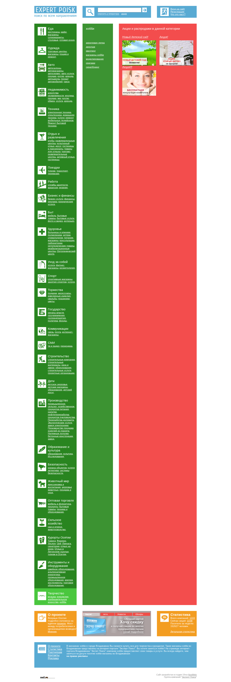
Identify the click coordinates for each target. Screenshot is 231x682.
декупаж (90, 46)
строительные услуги (59, 370)
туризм (51, 170)
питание (68, 237)
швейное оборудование (61, 569)
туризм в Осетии (57, 554)
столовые (53, 40)
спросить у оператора (108, 14)
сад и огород (55, 526)
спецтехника (55, 115)
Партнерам (55, 652)
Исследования (56, 456)
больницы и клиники (59, 232)
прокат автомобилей (58, 80)
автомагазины (55, 70)
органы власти (56, 312)
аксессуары (64, 293)
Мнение (52, 631)
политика (53, 320)
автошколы (54, 78)
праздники (64, 298)
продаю (52, 76)
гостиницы (53, 159)
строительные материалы (55, 363)
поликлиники (55, 235)
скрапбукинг (92, 67)
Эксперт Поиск (189, 677)
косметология (67, 267)
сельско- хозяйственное (61, 406)
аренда (69, 76)
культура (68, 453)
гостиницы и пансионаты (61, 147)
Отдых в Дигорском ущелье (58, 550)
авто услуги (67, 73)
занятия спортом (57, 281)
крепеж (69, 580)
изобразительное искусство (57, 600)
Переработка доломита (61, 420)
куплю (60, 76)
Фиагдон (61, 540)
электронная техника (59, 112)
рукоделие (62, 596)
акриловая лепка (95, 42)
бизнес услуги (55, 198)
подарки (52, 293)
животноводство (57, 529)
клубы (51, 140)
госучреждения (56, 315)
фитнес (60, 265)
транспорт (62, 170)
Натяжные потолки (58, 433)
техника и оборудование (57, 510)
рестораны (54, 32)
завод (51, 438)
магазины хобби (95, 55)
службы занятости (58, 184)
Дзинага (66, 543)
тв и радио (54, 346)
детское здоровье (57, 384)
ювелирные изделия (59, 296)
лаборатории (55, 243)
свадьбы (52, 298)
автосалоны (54, 68)
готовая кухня (67, 40)
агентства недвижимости (56, 94)
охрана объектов (57, 467)
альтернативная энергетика (57, 573)
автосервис (54, 73)
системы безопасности (58, 471)
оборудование (63, 367)
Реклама (53, 658)
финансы (69, 198)
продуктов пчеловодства (61, 417)
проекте (61, 623)
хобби (63, 602)
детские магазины (58, 387)
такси (67, 81)
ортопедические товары (61, 245)
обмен (51, 101)
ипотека (69, 95)
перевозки (53, 173)
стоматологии (55, 237)
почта (58, 332)
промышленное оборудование (56, 578)
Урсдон (52, 543)
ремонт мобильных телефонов (61, 119)
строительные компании (61, 359)
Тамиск (52, 540)
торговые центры (57, 51)
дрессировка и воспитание (56, 485)
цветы (51, 301)
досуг (58, 146)
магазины (53, 34)
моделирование (95, 59)
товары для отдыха (60, 150)
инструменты (55, 582)
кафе (64, 32)
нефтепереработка (58, 414)
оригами (90, 63)
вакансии (53, 187)
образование (55, 389)
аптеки (67, 235)
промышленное (56, 403)
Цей (59, 543)
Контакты (54, 655)
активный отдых (66, 156)
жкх (59, 98)
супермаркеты (56, 37)
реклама (52, 201)
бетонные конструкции (60, 436)
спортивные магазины (60, 279)
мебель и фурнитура (59, 503)
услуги (59, 101)
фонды (63, 320)
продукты (53, 506)
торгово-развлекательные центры (59, 154)
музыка (52, 596)
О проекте (54, 646)
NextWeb (192, 675)
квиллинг (91, 50)
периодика (66, 346)
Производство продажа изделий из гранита (61, 429)
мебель (52, 215)
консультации (67, 240)
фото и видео (55, 221)
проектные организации (61, 373)
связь (51, 332)
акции (124, 14)
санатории (54, 546)
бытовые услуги (65, 218)
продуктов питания (58, 409)
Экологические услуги (60, 422)
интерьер (69, 221)
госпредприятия (57, 318)
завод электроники (58, 425)
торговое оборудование (60, 584)
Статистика (55, 649)
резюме (63, 187)
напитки (52, 411)
